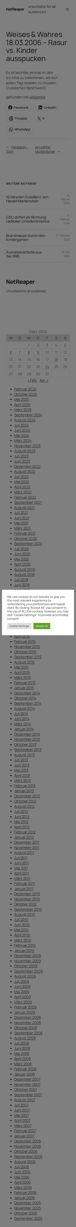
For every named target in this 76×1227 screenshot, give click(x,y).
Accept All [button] (42, 626)
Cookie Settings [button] (19, 626)
